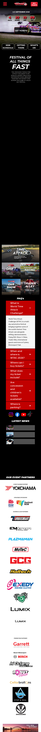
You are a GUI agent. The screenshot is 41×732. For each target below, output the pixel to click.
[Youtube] (24, 414)
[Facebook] (17, 414)
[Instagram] (11, 414)
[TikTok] (30, 414)
